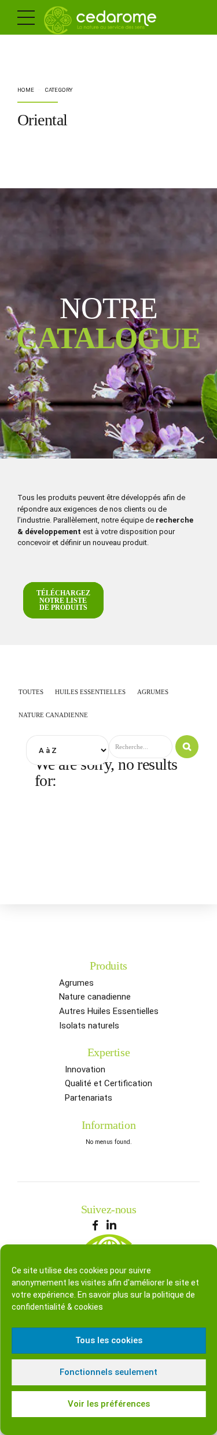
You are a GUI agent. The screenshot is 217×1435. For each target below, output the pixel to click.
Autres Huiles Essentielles (109, 1011)
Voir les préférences (109, 1404)
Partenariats (88, 1098)
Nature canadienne (95, 997)
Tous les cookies (108, 1340)
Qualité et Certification (108, 1083)
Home (25, 90)
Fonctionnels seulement (108, 1372)
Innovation (85, 1069)
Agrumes (76, 983)
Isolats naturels (89, 1025)
